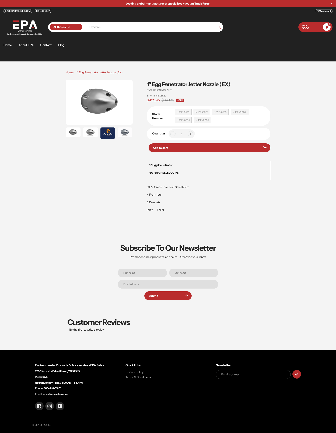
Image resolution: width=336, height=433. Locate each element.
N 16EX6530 (220, 112)
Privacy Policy (134, 372)
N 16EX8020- (240, 112)
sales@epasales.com (55, 394)
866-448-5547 (43, 11)
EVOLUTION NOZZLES (159, 90)
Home (70, 72)
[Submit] (296, 374)
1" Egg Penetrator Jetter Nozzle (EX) (99, 72)
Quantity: (158, 133)
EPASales (46, 425)
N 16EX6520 (183, 112)
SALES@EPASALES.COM (18, 11)
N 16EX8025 (183, 120)
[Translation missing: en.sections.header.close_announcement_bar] (331, 3)
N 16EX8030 (202, 120)
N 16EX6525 (201, 112)
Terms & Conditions (138, 377)
